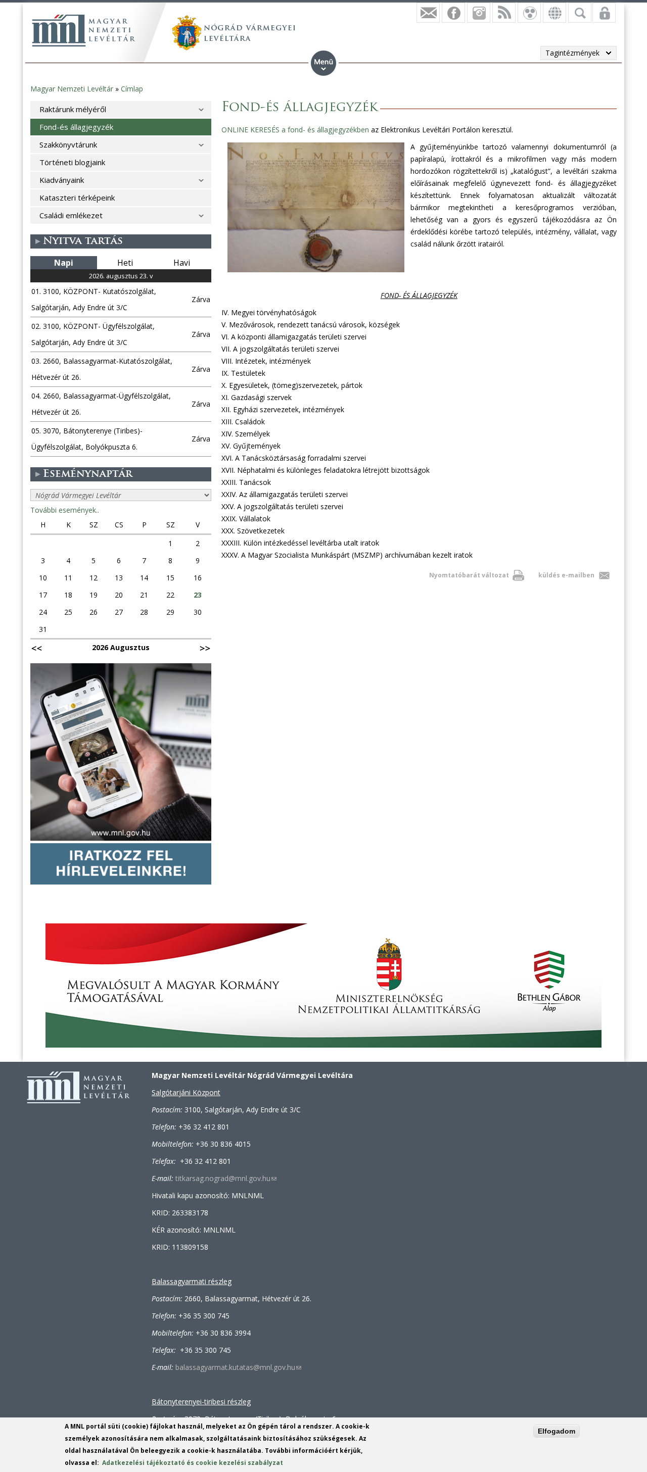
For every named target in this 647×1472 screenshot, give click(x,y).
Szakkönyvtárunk (68, 144)
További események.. (64, 510)
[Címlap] (83, 30)
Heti (125, 262)
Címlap (132, 88)
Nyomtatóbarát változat (469, 575)
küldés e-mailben (566, 575)
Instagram (478, 13)
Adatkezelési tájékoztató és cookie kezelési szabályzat (192, 1462)
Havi (181, 262)
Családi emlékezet (71, 215)
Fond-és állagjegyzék (76, 127)
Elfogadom (556, 1431)
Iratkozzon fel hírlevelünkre (428, 13)
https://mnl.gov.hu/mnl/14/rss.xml (504, 13)
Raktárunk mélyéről (72, 109)
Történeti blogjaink (72, 162)
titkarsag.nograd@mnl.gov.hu (225, 1178)
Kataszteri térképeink (77, 197)
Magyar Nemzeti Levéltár (71, 88)
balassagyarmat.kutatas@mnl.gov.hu (238, 1367)
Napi (63, 262)
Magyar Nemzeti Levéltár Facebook (453, 13)
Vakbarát (529, 13)
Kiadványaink (61, 180)
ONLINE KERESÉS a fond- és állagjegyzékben (295, 129)
